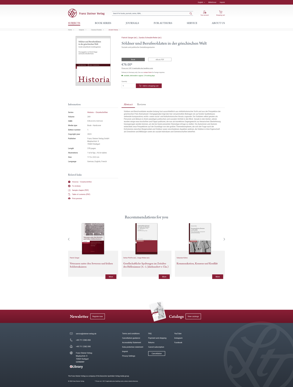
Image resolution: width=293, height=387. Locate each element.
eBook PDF (160, 59)
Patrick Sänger (74, 258)
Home (70, 29)
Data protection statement (132, 347)
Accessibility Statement (131, 342)
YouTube (177, 333)
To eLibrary (76, 186)
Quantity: (124, 81)
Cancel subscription (156, 347)
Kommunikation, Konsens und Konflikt (197, 263)
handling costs (119, 381)
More (111, 276)
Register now (97, 316)
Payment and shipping (157, 338)
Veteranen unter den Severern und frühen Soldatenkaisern (91, 265)
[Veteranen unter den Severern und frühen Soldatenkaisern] (93, 238)
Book (133, 59)
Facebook (178, 342)
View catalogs (193, 316)
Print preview (77, 198)
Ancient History (113, 29)
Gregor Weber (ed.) (143, 258)
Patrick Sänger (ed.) (130, 37)
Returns (151, 342)
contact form (147, 72)
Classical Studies (96, 29)
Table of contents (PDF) (81, 194)
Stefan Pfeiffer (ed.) (130, 258)
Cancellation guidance (131, 338)
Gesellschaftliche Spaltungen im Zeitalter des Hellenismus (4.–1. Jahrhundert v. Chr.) (146, 265)
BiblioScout (212, 2)
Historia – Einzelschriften (97, 112)
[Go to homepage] (86, 13)
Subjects (81, 29)
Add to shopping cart (151, 86)
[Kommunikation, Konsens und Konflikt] (200, 238)
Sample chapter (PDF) (80, 190)
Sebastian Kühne (182, 258)
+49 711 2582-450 (83, 340)
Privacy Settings (128, 356)
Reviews (141, 104)
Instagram (178, 338)
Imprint (222, 2)
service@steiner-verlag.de (86, 333)
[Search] (191, 13)
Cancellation (157, 353)
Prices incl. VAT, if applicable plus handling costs (137, 68)
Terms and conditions (131, 333)
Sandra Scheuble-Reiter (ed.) (150, 37)
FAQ (150, 333)
